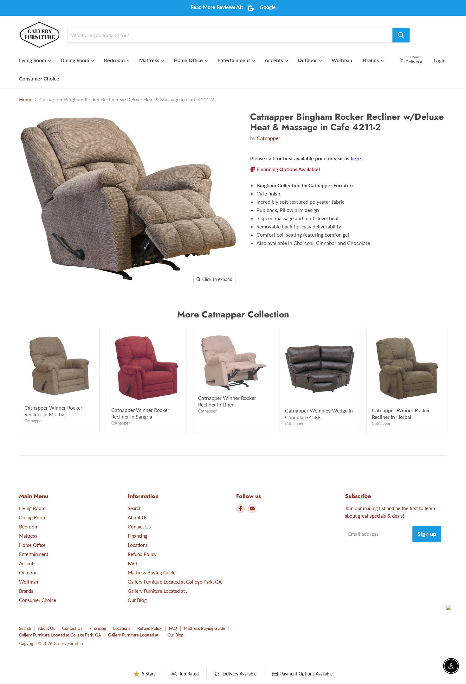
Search (134, 508)
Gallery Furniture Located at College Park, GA (175, 582)
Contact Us (139, 526)
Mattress (149, 60)
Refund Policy (142, 554)
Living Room (33, 60)
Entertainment (234, 60)
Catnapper (268, 138)
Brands (371, 60)
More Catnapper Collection (233, 314)
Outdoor (308, 60)
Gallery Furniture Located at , (157, 591)
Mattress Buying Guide (152, 572)
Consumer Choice (39, 78)
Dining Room (75, 60)
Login (439, 60)
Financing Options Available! (287, 169)
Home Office (189, 60)
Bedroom (115, 60)
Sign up (426, 533)
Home (25, 99)
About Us (137, 517)
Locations (138, 545)
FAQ (132, 563)
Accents (274, 60)
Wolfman (342, 60)
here (356, 158)
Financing (137, 536)
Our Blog (137, 600)
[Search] (401, 35)
